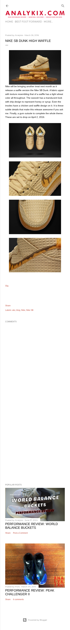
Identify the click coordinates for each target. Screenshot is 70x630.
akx (13, 310)
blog (18, 310)
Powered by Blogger (37, 620)
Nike (23, 310)
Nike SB (29, 310)
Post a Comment (20, 533)
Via (6, 285)
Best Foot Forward (28, 21)
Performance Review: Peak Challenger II (29, 592)
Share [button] (8, 305)
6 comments (18, 599)
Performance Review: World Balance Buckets (31, 525)
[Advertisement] (35, 441)
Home (9, 21)
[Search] (63, 5)
